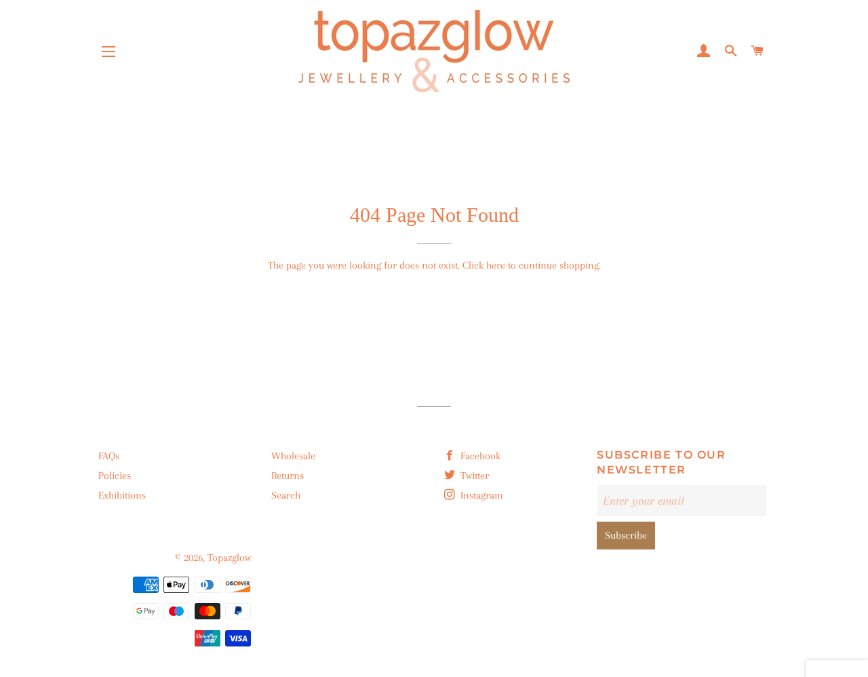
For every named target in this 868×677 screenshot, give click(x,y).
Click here (483, 265)
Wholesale (293, 456)
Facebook (479, 456)
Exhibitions (122, 495)
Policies (114, 475)
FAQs (108, 456)
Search (285, 495)
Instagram (480, 495)
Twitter (473, 475)
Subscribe (626, 535)
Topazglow (229, 558)
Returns (287, 475)
